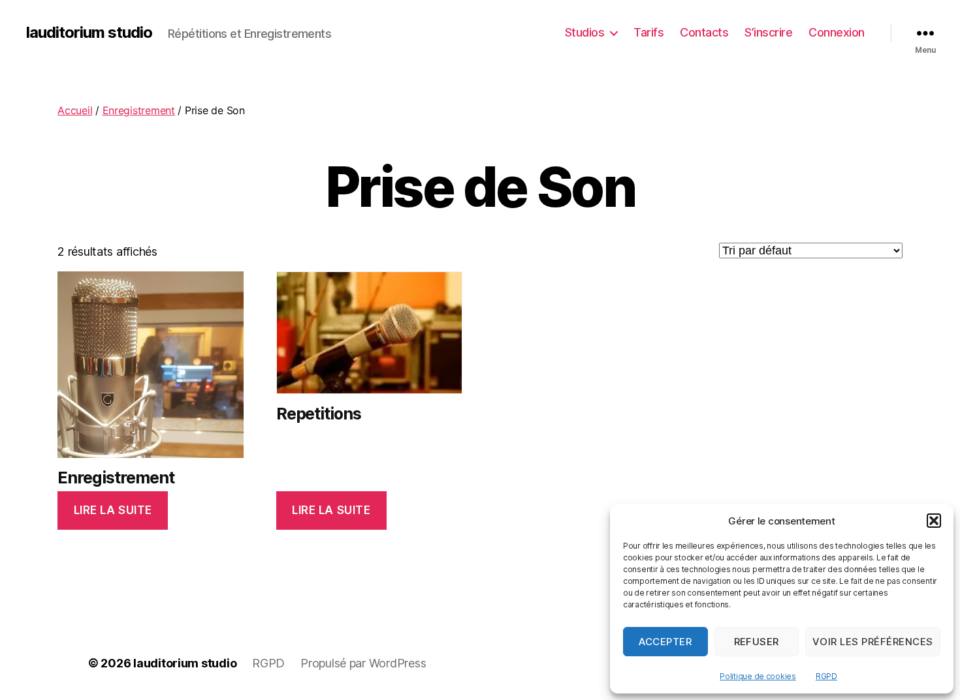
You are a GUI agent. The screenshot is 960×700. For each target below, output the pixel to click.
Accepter (665, 641)
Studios (585, 32)
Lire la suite (113, 510)
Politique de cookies (758, 676)
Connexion (836, 32)
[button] (933, 520)
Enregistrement (139, 110)
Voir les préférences (872, 641)
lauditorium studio (89, 32)
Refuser (757, 641)
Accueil (74, 110)
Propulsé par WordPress (363, 663)
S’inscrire (768, 32)
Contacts (704, 32)
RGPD (826, 676)
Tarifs (648, 32)
